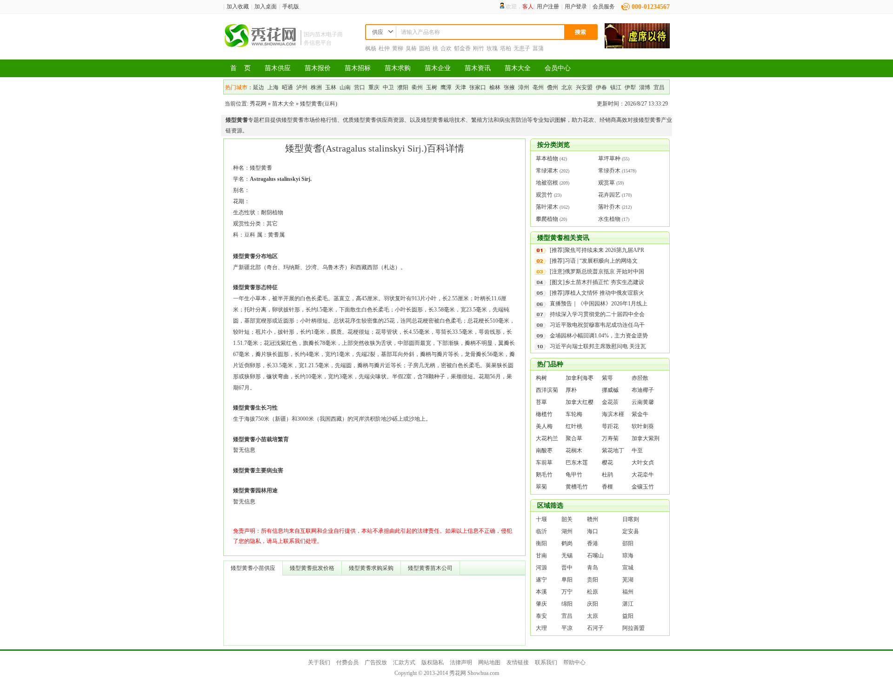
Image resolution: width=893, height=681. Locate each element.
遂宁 (541, 579)
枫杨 (370, 48)
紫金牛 (640, 414)
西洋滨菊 (547, 390)
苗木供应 (278, 68)
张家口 (477, 87)
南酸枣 (544, 450)
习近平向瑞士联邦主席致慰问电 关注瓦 (598, 346)
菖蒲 (538, 48)
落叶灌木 (547, 207)
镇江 (615, 87)
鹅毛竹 (544, 474)
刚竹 (478, 48)
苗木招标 (358, 68)
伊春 (601, 87)
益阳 (627, 616)
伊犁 (630, 87)
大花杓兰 (547, 438)
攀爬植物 (547, 219)
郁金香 (462, 48)
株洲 (316, 87)
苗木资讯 (478, 68)
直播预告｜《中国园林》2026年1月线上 (598, 303)
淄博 (644, 87)
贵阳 (592, 579)
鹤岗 (567, 543)
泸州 (301, 87)
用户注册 (548, 6)
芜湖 (627, 579)
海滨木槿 (613, 414)
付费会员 (347, 662)
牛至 (637, 450)
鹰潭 (446, 87)
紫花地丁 (613, 450)
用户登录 (576, 6)
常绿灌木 (547, 170)
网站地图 (489, 662)
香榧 (607, 486)
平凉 (567, 628)
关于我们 (319, 662)
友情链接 (517, 662)
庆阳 (592, 604)
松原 (592, 591)
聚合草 (574, 438)
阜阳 (567, 579)
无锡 (567, 555)
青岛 (592, 567)
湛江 (627, 604)
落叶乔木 (609, 207)
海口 (592, 531)
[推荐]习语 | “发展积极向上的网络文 (594, 261)
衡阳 (541, 543)
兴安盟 (584, 87)
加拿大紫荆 (646, 438)
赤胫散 (640, 378)
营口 (359, 87)
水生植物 (609, 219)
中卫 (388, 87)
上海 (273, 87)
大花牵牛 (643, 474)
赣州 (592, 519)
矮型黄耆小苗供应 (253, 568)
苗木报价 (318, 68)
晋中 (567, 567)
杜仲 (384, 48)
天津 (460, 87)
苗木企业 (438, 68)
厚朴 (571, 390)
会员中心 (558, 68)
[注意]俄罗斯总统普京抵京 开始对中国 (597, 271)
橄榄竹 (544, 414)
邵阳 (627, 543)
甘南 (541, 555)
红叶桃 (574, 426)
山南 (345, 87)
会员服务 (604, 6)
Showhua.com (483, 673)
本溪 (541, 591)
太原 (592, 616)
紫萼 (607, 378)
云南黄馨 (643, 402)
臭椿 (411, 48)
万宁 (567, 591)
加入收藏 (238, 6)
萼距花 (610, 426)
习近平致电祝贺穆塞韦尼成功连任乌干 (597, 325)
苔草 (541, 402)
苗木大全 (518, 68)
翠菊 (541, 486)
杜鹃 (607, 474)
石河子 (595, 628)
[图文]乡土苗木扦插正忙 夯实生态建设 (597, 282)
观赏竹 (544, 195)
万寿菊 (610, 438)
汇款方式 (404, 662)
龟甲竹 (574, 474)
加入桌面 (265, 6)
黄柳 (397, 48)
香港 (592, 543)
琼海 (627, 555)
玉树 (431, 87)
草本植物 (547, 158)
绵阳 (567, 604)
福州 (627, 591)
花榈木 (574, 450)
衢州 (417, 87)
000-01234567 (651, 6)
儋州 (552, 87)
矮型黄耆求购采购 (371, 568)
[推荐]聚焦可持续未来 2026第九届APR (597, 250)
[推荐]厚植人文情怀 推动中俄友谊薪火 (597, 293)
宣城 (627, 567)
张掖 (509, 87)
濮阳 (402, 87)
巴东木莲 (577, 462)
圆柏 (424, 48)
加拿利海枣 (579, 378)
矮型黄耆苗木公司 (430, 568)
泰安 (541, 616)
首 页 (240, 68)
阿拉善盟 (633, 628)
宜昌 (659, 87)
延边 (258, 87)
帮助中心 (574, 662)
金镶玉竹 (643, 486)
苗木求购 (398, 68)
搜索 (580, 32)
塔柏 (505, 48)
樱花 (607, 462)
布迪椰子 (643, 390)
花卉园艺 (609, 195)
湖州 (567, 531)
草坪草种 (609, 158)
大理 (541, 628)
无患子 (521, 48)
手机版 (290, 6)
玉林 (330, 87)
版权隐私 (432, 662)
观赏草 (606, 182)
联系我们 (546, 662)
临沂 (541, 531)
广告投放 (376, 662)
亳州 (538, 87)
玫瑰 (492, 48)
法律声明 (461, 662)
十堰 (541, 519)
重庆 (374, 87)
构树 (541, 378)
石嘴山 (595, 555)
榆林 (494, 87)
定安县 (630, 531)
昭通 (287, 87)
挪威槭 (610, 390)
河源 (541, 567)
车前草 (544, 462)
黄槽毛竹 (577, 486)
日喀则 (630, 519)
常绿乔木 (609, 170)
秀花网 (258, 103)
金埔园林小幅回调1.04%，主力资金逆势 (599, 335)
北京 (567, 87)
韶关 (567, 519)
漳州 (523, 87)
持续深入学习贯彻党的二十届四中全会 (597, 314)
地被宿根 (547, 182)
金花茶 (610, 402)
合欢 (446, 48)
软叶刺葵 (643, 426)
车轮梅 (574, 414)
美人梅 (544, 426)
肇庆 (541, 604)
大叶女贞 (643, 462)
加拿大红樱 (579, 402)
